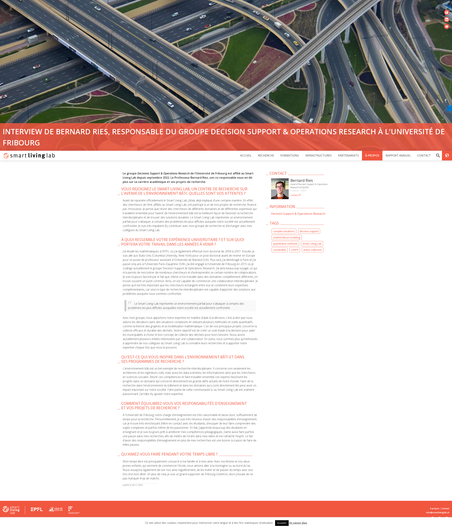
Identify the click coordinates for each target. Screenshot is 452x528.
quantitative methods (285, 243)
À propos (372, 156)
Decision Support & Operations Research (298, 214)
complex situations (284, 231)
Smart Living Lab (312, 243)
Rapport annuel (398, 156)
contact (294, 195)
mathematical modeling (286, 237)
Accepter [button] (282, 522)
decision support (309, 231)
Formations (289, 156)
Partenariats (348, 156)
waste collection (312, 249)
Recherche (266, 156)
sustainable (279, 249)
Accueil (246, 156)
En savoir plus (298, 522)
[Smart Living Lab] (28, 155)
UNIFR (294, 249)
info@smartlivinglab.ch (437, 512)
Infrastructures (318, 156)
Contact (424, 156)
